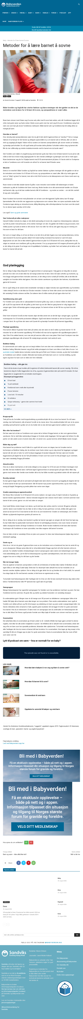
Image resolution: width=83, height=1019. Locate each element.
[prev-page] (4, 924)
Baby (30, 13)
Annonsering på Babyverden (67, 962)
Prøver (5, 13)
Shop (4, 21)
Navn (37, 13)
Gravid (13, 13)
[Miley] (49, 881)
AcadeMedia (21, 973)
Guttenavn (6, 902)
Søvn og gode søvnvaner (19, 213)
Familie (45, 13)
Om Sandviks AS (63, 965)
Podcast (63, 13)
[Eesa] (21, 890)
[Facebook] (18, 863)
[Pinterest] (28, 863)
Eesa (5, 906)
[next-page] (7, 924)
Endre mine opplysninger (65, 975)
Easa (59, 914)
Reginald (60, 902)
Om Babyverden (62, 958)
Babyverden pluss (15, 21)
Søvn (9, 96)
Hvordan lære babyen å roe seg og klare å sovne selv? (47, 668)
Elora (59, 890)
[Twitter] (23, 863)
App (69, 13)
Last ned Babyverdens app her (13, 743)
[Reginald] (49, 904)
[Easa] (49, 916)
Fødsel (22, 13)
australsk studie (8, 352)
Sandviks (5, 964)
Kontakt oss (61, 968)
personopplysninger (8, 1003)
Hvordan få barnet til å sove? (36, 682)
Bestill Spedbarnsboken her (41, 30)
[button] (78, 4)
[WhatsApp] (33, 863)
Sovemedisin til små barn (35, 695)
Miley (59, 878)
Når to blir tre (75, 854)
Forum (53, 13)
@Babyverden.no (53, 942)
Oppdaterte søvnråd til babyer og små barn (42, 709)
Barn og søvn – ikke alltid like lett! (14, 854)
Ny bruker (60, 972)
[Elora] (49, 892)
